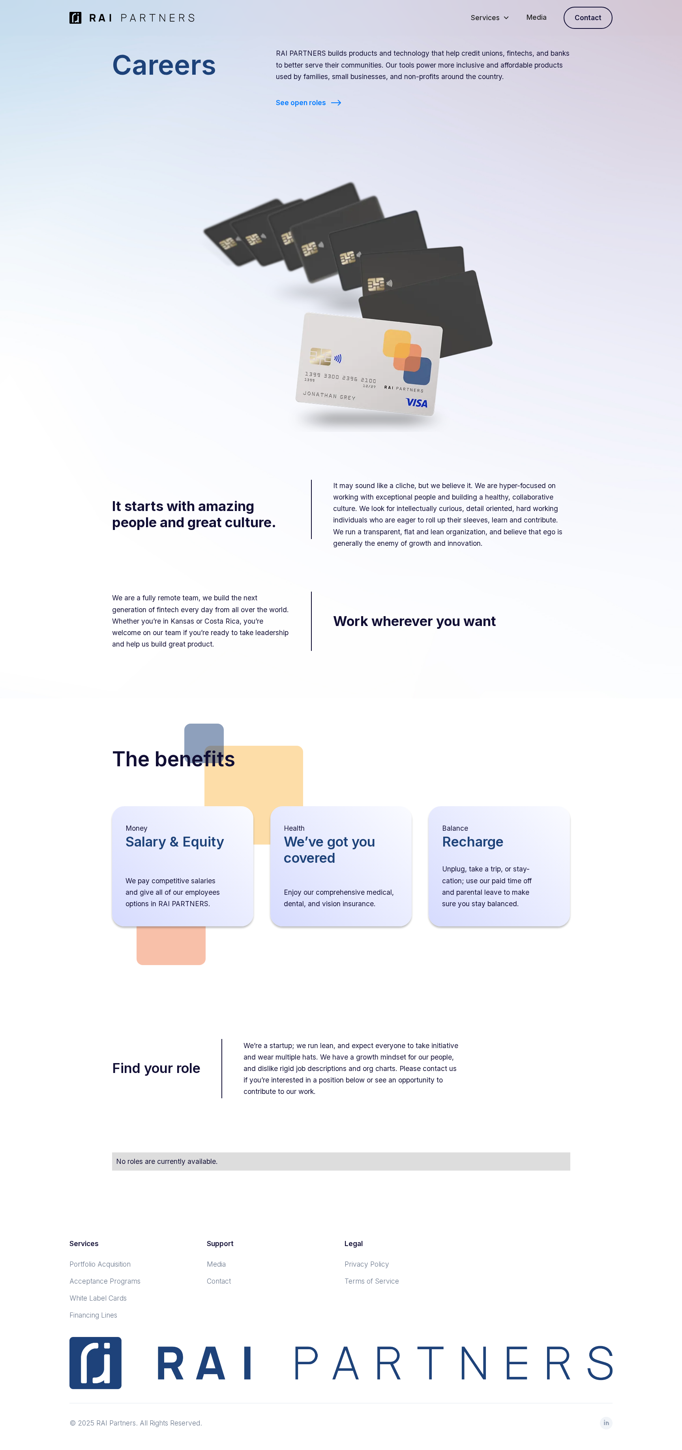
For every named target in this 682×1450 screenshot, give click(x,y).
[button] (490, 17)
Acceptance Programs (105, 1281)
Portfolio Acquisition (100, 1264)
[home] (131, 18)
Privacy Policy (367, 1264)
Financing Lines (93, 1315)
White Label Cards (98, 1298)
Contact (588, 17)
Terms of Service (372, 1281)
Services (485, 17)
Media (536, 17)
